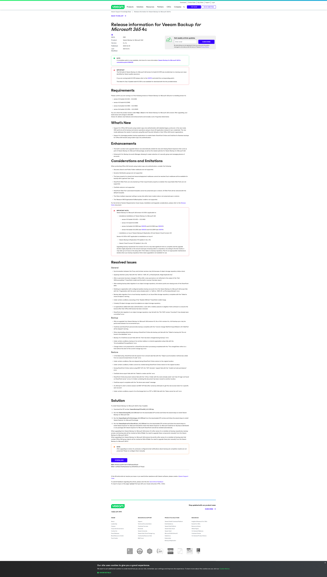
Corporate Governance (117, 529)
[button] (163, 572)
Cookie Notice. (225, 568)
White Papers (195, 529)
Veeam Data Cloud (170, 529)
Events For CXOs (196, 524)
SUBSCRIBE (206, 42)
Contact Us (114, 531)
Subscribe (209, 509)
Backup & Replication (170, 541)
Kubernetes (168, 538)
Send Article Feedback (156, 482)
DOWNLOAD (119, 460)
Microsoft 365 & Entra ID (171, 533)
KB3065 (143, 229)
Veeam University (142, 531)
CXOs (169, 6)
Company (177, 6)
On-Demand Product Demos (199, 536)
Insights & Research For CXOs (199, 521)
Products (130, 6)
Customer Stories (196, 533)
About (112, 521)
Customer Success (143, 526)
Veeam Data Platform (170, 526)
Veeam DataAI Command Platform (174, 521)
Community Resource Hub (145, 536)
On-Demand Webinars (197, 531)
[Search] (184, 7)
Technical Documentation (145, 524)
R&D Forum (141, 538)
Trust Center (114, 538)
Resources (150, 6)
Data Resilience (169, 524)
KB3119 (161, 229)
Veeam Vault (168, 531)
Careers (113, 526)
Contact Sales (192, 2)
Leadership (114, 524)
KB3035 (143, 226)
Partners (160, 6)
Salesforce (168, 536)
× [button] (325, 562)
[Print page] (112, 35)
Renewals (140, 529)
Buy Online (200, 2)
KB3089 (160, 226)
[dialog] (163, 569)
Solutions (140, 6)
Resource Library (196, 526)
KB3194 (150, 78)
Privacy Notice (205, 47)
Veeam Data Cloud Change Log (146, 533)
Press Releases (115, 533)
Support (207, 2)
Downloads (183, 2)
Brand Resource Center (117, 536)
